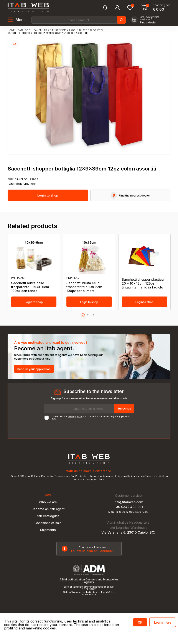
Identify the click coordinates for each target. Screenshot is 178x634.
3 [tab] (93, 315)
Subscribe (124, 408)
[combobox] (78, 20)
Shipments (48, 529)
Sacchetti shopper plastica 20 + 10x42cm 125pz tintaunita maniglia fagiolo (143, 283)
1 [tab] (83, 315)
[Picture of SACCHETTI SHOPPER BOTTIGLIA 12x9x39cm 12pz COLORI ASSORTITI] (15, 44)
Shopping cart (161, 5)
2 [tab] (88, 315)
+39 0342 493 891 (128, 506)
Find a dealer (148, 22)
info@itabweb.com (128, 502)
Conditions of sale (48, 522)
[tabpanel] (34, 272)
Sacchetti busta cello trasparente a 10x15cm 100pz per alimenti (84, 287)
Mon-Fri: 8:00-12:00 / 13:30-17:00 (128, 512)
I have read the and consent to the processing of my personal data (91, 417)
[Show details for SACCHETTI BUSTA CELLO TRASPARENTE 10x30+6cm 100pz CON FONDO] (33, 255)
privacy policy (75, 416)
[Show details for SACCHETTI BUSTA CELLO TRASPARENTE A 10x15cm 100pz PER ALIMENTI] (89, 255)
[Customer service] (105, 7)
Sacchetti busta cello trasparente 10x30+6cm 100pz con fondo (30, 287)
